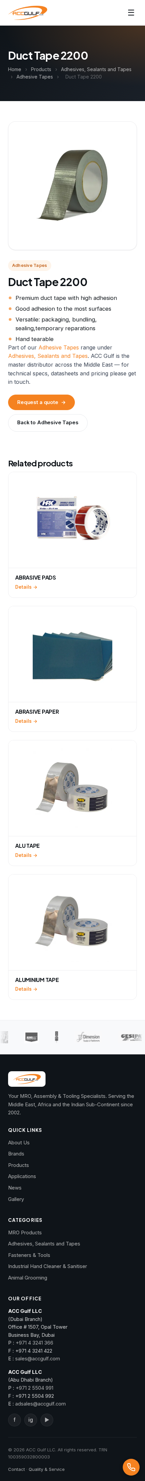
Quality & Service (47, 1469)
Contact (16, 1469)
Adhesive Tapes (35, 77)
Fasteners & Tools (29, 1255)
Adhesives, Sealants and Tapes (96, 69)
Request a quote (41, 402)
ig (30, 1420)
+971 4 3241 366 (34, 1343)
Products (41, 69)
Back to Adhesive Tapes (48, 423)
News (15, 1188)
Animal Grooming (27, 1278)
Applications (22, 1176)
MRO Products (25, 1233)
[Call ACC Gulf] (131, 1467)
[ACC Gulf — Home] (27, 13)
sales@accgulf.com (37, 1359)
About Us (19, 1143)
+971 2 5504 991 (34, 1388)
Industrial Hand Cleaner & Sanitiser (47, 1266)
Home (14, 69)
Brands (16, 1154)
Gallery (16, 1199)
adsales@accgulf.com (40, 1404)
